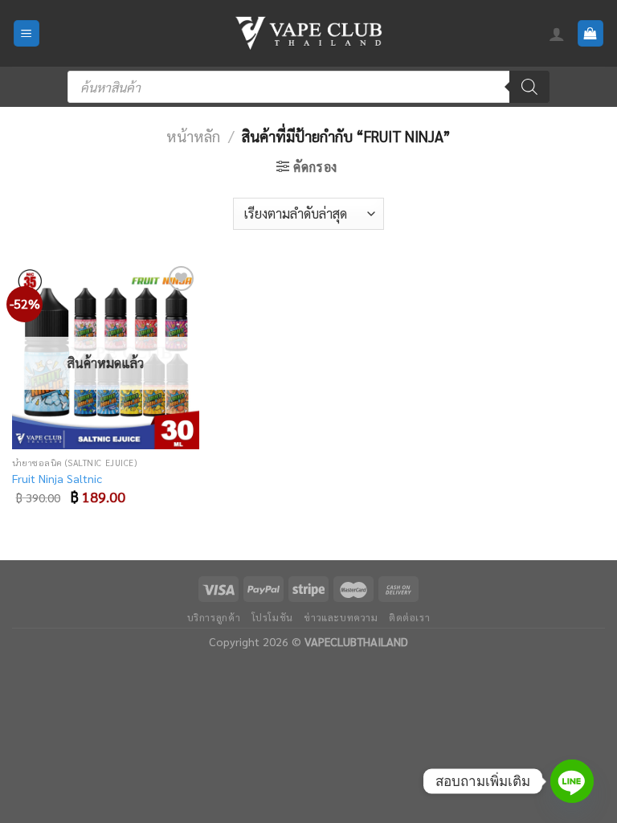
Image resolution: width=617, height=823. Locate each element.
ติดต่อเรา (409, 617)
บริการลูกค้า (214, 617)
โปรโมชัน (272, 617)
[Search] (529, 87)
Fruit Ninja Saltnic (57, 478)
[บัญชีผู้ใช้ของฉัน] (557, 33)
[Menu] (27, 33)
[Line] (572, 781)
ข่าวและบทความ (341, 617)
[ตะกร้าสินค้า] (591, 33)
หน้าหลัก (193, 135)
